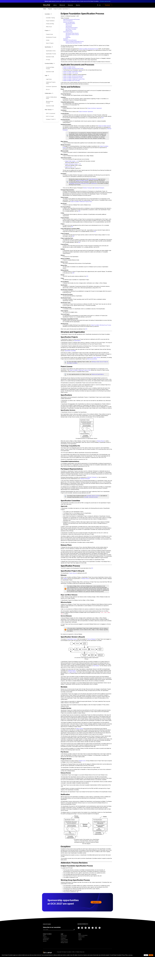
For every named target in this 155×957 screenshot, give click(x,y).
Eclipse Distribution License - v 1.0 (73, 164)
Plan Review (96, 665)
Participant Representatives (72, 27)
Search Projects (49, 43)
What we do (62, 5)
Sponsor (45, 941)
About (44, 935)
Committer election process (93, 495)
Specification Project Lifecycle (72, 33)
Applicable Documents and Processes (71, 19)
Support (80, 939)
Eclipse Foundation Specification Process (75, 41)
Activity (47, 40)
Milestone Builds (66, 602)
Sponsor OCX (96, 902)
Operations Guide (50, 56)
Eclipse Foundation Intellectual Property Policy (74, 79)
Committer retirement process (91, 497)
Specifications (48, 47)
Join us (54, 5)
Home (44, 8)
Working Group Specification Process (74, 42)
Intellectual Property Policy (50, 83)
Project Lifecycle (73, 573)
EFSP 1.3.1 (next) (50, 116)
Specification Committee (71, 29)
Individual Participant (99, 187)
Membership (45, 939)
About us (78, 5)
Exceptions (65, 38)
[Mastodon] (85, 927)
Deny (146, 955)
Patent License (69, 24)
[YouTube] (96, 927)
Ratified (65, 578)
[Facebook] (89, 927)
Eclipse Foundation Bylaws (69, 67)
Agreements (94, 183)
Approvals (64, 506)
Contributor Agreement (51, 86)
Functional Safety (49, 63)
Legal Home (49, 79)
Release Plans (69, 30)
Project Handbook (50, 20)
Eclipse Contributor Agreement (94, 108)
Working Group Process (49, 102)
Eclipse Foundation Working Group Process (73, 68)
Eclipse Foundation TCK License (70, 73)
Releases (64, 575)
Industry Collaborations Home (51, 97)
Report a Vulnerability (82, 935)
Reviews (67, 36)
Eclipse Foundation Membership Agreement (73, 76)
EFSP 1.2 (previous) (50, 113)
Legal (46, 75)
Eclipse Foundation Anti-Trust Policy (71, 80)
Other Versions (48, 109)
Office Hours (49, 26)
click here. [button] (130, 955)
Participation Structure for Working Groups (79, 183)
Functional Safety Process (50, 68)
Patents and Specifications (97, 374)
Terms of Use (63, 936)
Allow (151, 955)
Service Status (81, 936)
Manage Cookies (64, 942)
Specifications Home (50, 50)
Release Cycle (82, 760)
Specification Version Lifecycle (72, 34)
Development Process (51, 37)
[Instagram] (92, 927)
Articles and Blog (50, 23)
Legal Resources (64, 941)
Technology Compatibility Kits (70, 446)
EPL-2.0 (48, 89)
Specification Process (51, 53)
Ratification (68, 37)
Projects (50, 8)
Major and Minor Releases (69, 595)
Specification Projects (70, 23)
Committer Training (50, 17)
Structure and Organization (69, 22)
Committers (47, 14)
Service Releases (66, 616)
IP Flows (48, 59)
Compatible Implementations (70, 461)
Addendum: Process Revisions (70, 40)
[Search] (97, 5)
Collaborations (48, 93)
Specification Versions (68, 410)
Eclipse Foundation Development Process (88, 48)
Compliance (63, 938)
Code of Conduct (64, 939)
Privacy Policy (64, 935)
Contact (80, 938)
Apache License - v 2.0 (70, 166)
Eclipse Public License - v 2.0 (71, 161)
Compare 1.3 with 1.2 (50, 119)
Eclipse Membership (93, 179)
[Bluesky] (82, 927)
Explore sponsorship (105, 1)
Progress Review (72, 671)
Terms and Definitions (68, 20)
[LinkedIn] (99, 927)
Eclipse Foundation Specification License (72, 71)
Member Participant (87, 187)
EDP (102, 117)
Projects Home (49, 34)
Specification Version (72, 639)
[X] (79, 927)
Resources (70, 5)
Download (107, 5)
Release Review (100, 441)
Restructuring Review (92, 358)
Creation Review (96, 357)
